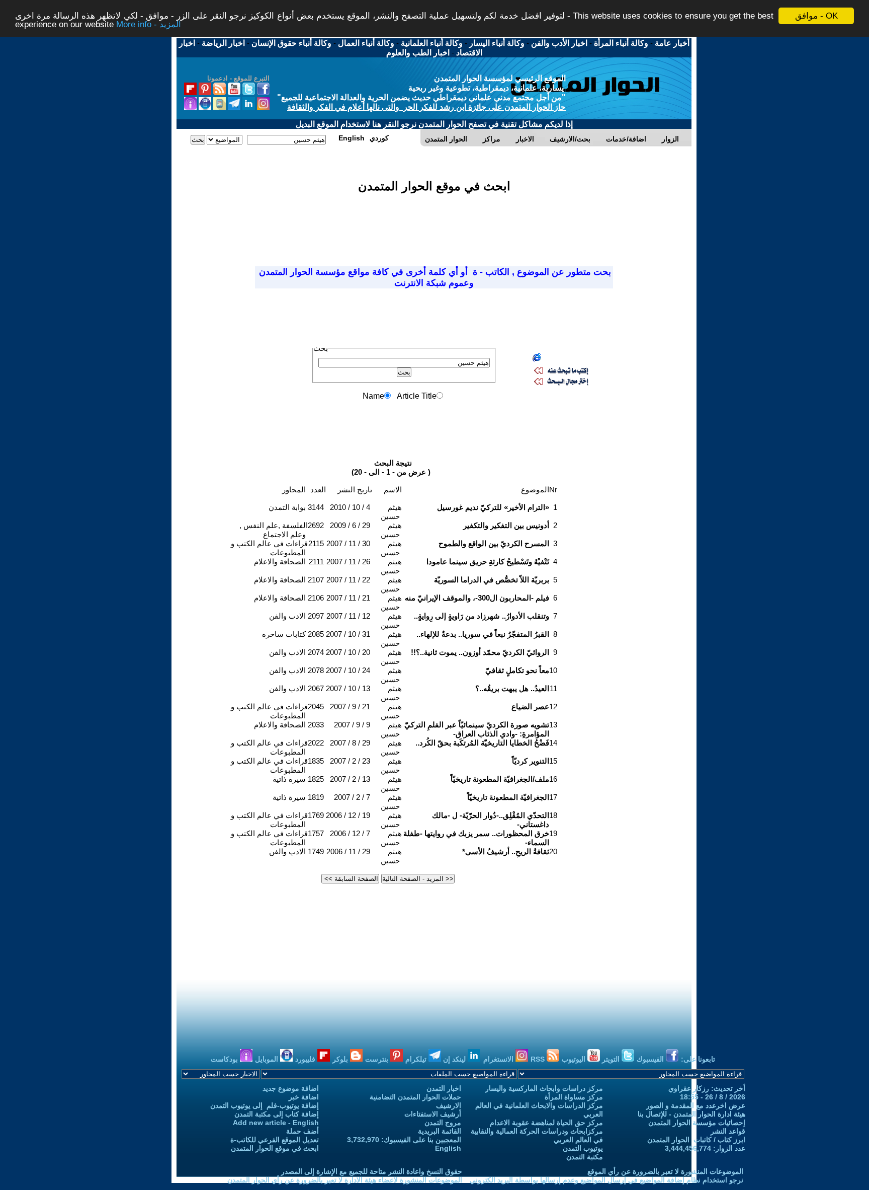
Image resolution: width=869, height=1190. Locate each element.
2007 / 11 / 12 (348, 616)
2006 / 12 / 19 (348, 815)
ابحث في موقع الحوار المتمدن (275, 1148)
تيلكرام (416, 1059)
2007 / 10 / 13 (348, 688)
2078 (316, 670)
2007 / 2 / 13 (350, 779)
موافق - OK (816, 16)
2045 (316, 706)
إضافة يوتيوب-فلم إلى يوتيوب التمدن (264, 1105)
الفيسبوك (651, 1059)
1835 (316, 761)
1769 (316, 815)
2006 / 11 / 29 (348, 851)
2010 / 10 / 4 (350, 507)
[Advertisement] (434, 223)
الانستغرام (499, 1059)
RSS (539, 1059)
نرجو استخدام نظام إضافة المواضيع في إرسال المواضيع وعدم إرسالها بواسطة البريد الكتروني (606, 1180)
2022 (316, 742)
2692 (316, 525)
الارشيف (448, 1105)
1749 (316, 851)
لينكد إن (455, 1059)
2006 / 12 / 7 (350, 833)
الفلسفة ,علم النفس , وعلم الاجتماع (273, 530)
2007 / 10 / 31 (348, 634)
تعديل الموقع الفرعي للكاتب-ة (274, 1140)
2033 (316, 724)
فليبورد (306, 1059)
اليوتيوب (574, 1059)
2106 (316, 597)
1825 (316, 779)
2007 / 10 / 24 (348, 670)
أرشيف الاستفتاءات (432, 1114)
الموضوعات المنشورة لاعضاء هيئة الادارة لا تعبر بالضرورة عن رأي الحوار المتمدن (344, 1180)
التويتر (612, 1059)
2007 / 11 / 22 (348, 579)
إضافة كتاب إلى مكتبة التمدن (276, 1114)
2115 (316, 543)
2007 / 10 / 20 (348, 652)
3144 (316, 507)
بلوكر (341, 1059)
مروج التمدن (442, 1123)
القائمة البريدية (439, 1131)
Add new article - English (276, 1123)
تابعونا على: (698, 1059)
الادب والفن (287, 616)
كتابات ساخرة (284, 634)
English (448, 1148)
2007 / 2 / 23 (350, 761)
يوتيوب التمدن (583, 1148)
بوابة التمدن (287, 507)
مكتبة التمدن (584, 1157)
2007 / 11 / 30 (348, 543)
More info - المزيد (148, 25)
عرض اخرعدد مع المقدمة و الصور (695, 1105)
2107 (316, 579)
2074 (316, 652)
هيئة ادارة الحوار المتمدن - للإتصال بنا (691, 1114)
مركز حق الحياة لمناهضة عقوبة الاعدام (546, 1123)
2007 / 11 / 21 (348, 597)
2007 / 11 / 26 (348, 561)
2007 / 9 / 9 (352, 724)
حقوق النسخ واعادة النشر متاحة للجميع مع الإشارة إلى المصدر (371, 1171)
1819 (316, 797)
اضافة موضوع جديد (291, 1088)
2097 (316, 616)
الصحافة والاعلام (280, 561)
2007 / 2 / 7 (352, 797)
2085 (316, 634)
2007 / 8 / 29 (350, 742)
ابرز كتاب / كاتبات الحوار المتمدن (696, 1140)
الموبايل (267, 1059)
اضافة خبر (304, 1097)
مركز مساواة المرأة (574, 1097)
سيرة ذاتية (289, 779)
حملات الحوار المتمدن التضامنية (415, 1097)
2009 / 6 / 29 (350, 525)
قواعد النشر (728, 1131)
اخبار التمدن (443, 1088)
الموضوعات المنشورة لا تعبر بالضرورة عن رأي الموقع (665, 1171)
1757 (316, 833)
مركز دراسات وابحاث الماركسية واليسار (544, 1088)
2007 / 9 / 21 (350, 706)
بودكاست (225, 1059)
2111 (316, 561)
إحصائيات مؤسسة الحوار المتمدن (696, 1123)
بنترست (377, 1059)
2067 (316, 688)
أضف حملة (302, 1131)
